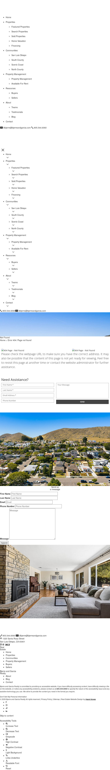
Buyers (9, 664)
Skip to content (6, 715)
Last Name (5, 497)
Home (8, 652)
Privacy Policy (46, 699)
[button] (55, 718)
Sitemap (56, 699)
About (8, 676)
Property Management (16, 661)
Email (2, 502)
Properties (10, 655)
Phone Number (7, 506)
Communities (12, 658)
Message (4, 538)
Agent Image (91, 699)
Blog (8, 679)
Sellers (9, 667)
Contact (9, 682)
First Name (5, 493)
